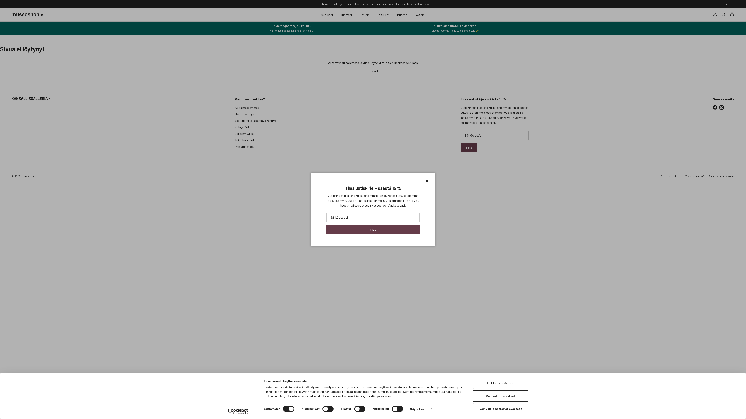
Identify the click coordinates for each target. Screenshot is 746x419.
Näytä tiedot (419, 409)
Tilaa (373, 229)
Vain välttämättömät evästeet (501, 408)
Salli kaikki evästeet (501, 383)
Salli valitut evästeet (500, 396)
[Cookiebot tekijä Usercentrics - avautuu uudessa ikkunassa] (238, 411)
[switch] (328, 409)
